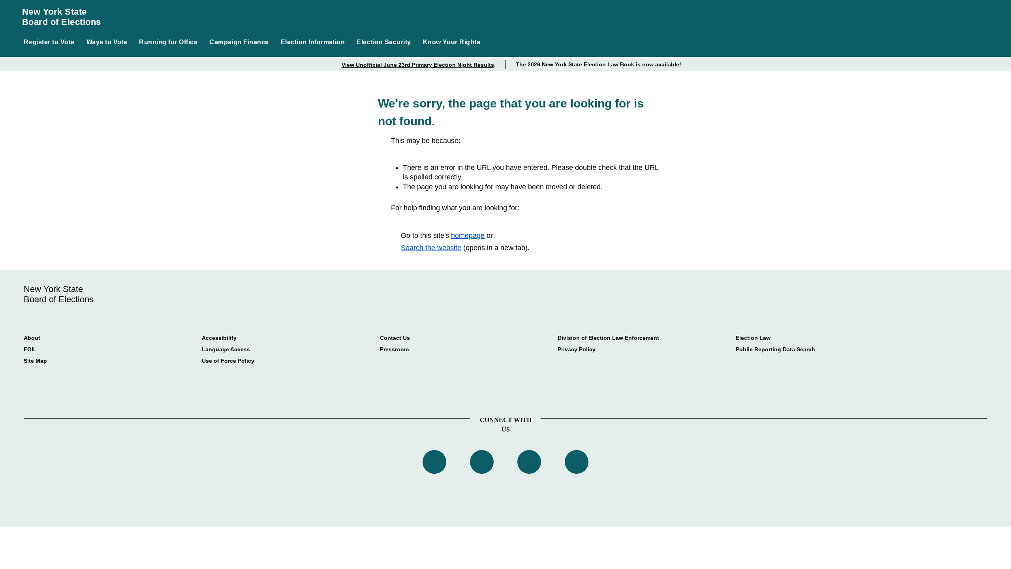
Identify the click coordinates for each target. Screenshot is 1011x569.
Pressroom (394, 349)
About (32, 338)
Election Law (753, 338)
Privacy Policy (577, 349)
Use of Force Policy (228, 361)
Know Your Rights (452, 42)
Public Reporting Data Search (775, 349)
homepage (468, 235)
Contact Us (395, 338)
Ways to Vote (107, 42)
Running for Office (168, 42)
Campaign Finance (239, 42)
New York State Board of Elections (61, 17)
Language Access (226, 349)
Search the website (431, 248)
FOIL (30, 349)
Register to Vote (49, 42)
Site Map (35, 361)
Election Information (313, 42)
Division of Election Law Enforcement (608, 338)
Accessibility (219, 338)
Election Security (384, 42)
